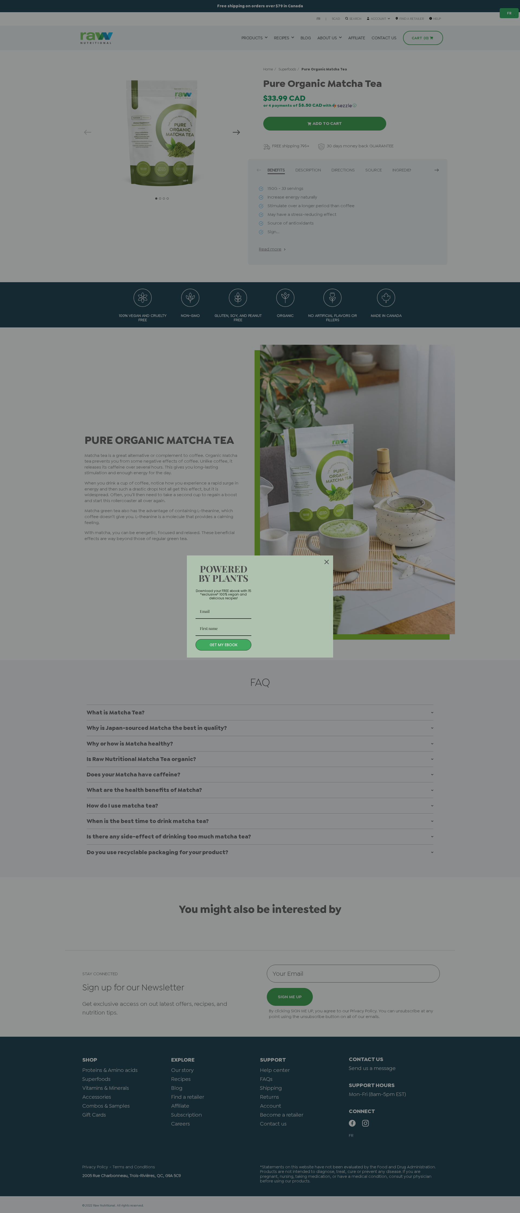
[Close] (326, 561)
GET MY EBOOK (224, 645)
